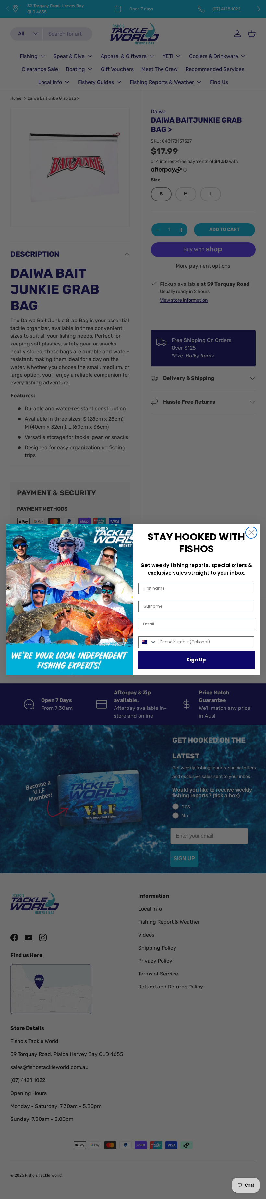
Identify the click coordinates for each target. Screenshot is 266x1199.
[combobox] (148, 642)
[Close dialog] (251, 532)
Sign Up (196, 659)
